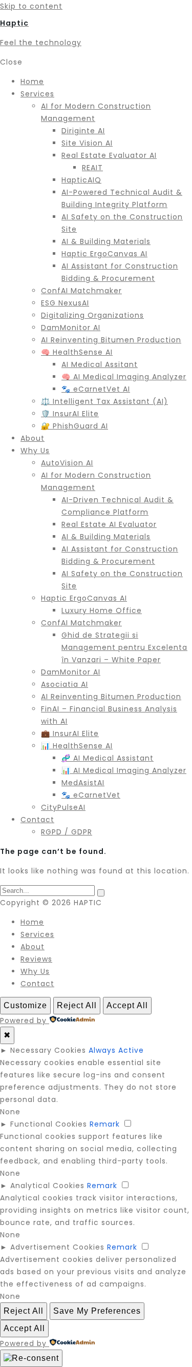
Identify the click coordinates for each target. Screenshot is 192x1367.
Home (32, 922)
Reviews (36, 959)
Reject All (77, 1005)
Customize (25, 1005)
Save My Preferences (97, 1311)
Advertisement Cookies (57, 1247)
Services (37, 934)
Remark (105, 1124)
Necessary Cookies (48, 1050)
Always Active (116, 1050)
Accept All (127, 1005)
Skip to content (31, 6)
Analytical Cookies (47, 1185)
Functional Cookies (48, 1124)
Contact (37, 983)
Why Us (35, 971)
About (32, 947)
